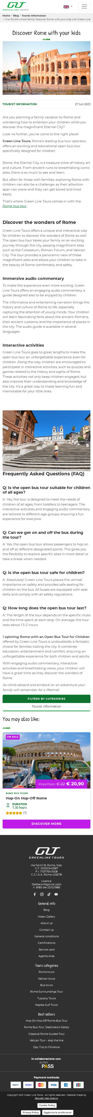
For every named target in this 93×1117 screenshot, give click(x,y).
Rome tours (46, 972)
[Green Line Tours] (16, 6)
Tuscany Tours (46, 998)
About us (47, 923)
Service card (47, 949)
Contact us (46, 930)
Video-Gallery (46, 916)
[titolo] (46, 854)
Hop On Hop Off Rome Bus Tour (46, 1020)
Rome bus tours (17, 793)
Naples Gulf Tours (46, 1005)
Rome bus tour (15, 206)
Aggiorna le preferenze (58, 1112)
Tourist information (34, 16)
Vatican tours (46, 978)
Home (6, 16)
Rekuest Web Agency (46, 1098)
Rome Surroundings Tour (46, 991)
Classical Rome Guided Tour (47, 1034)
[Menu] (84, 6)
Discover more (46, 823)
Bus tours (46, 985)
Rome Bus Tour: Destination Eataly (46, 1027)
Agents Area (46, 956)
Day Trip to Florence (46, 1047)
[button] (68, 7)
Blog (16, 16)
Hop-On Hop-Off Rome (26, 798)
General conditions (46, 936)
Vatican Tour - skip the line (46, 1040)
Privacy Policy (31, 1112)
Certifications (46, 943)
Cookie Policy (47, 1105)
